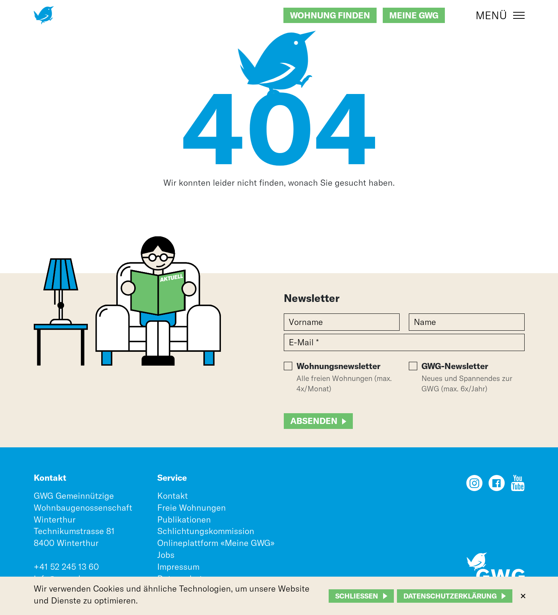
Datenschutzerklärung (450, 596)
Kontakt (172, 495)
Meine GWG (413, 15)
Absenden (313, 420)
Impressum (178, 566)
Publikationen (184, 519)
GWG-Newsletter (454, 366)
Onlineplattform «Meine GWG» (216, 543)
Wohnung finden (330, 15)
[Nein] (523, 596)
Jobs (165, 554)
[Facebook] (497, 485)
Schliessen (356, 596)
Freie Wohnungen (191, 507)
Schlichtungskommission (205, 531)
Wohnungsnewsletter (338, 366)
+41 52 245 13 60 (66, 566)
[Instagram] (474, 485)
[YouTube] (518, 485)
